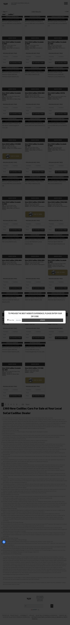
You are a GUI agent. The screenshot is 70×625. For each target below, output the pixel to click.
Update (42, 320)
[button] (4, 542)
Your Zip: (11, 320)
